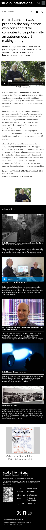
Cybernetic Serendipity (31, 499)
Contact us (31, 503)
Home (19, 488)
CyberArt (20, 503)
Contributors (32, 495)
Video (19, 498)
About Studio (32, 488)
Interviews (21, 495)
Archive (20, 492)
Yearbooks (31, 492)
